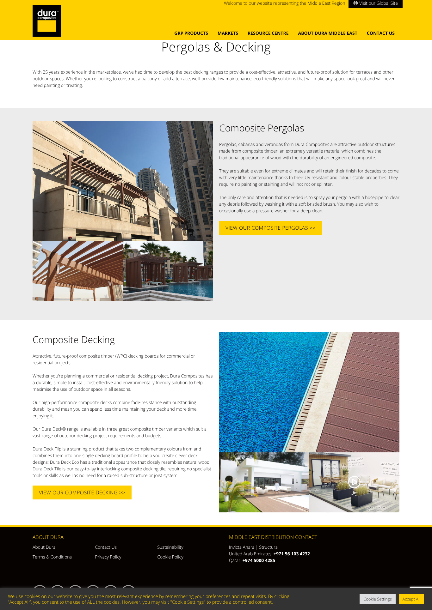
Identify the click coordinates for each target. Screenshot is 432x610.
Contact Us (381, 33)
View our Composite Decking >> (82, 492)
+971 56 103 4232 (292, 554)
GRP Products (191, 33)
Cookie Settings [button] (377, 599)
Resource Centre (268, 33)
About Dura (44, 547)
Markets (228, 33)
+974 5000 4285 (259, 561)
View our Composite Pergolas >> (270, 227)
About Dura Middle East (327, 33)
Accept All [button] (411, 599)
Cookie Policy (170, 557)
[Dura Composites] (48, 22)
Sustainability (170, 547)
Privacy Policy (108, 557)
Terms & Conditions (52, 557)
